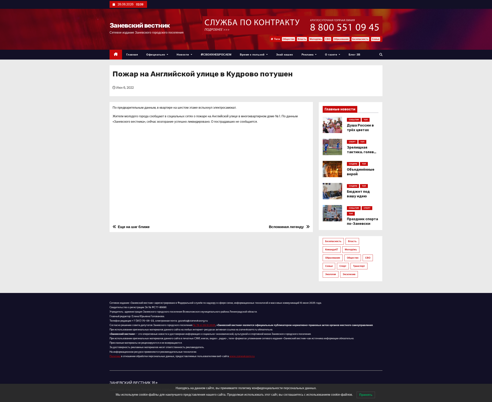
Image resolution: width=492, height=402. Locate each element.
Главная (132, 54)
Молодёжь (316, 39)
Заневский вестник (140, 25)
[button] (380, 54)
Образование (341, 39)
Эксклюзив (349, 274)
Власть (302, 39)
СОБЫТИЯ (354, 119)
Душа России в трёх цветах (360, 127)
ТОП (366, 119)
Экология (330, 274)
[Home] (116, 55)
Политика (115, 356)
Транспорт (359, 266)
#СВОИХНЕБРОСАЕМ (216, 54)
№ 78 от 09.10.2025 (204, 325)
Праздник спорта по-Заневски (362, 221)
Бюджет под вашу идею (358, 193)
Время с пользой (252, 54)
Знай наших (284, 54)
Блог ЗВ (354, 54)
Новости (183, 54)
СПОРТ (352, 141)
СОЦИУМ (353, 163)
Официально (156, 54)
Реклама (308, 54)
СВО (327, 39)
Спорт (342, 266)
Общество (288, 39)
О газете (331, 54)
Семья (375, 39)
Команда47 (331, 249)
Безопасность (360, 39)
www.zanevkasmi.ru (242, 356)
